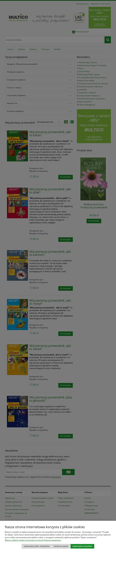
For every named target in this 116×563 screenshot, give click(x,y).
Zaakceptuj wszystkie (82, 546)
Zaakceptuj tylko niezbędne (37, 546)
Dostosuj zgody (61, 546)
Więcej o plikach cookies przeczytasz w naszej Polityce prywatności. (33, 540)
